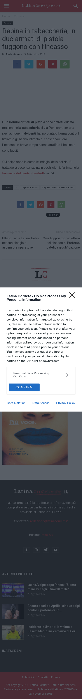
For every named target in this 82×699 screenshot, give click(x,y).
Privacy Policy (65, 403)
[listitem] (41, 375)
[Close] (73, 296)
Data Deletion (16, 403)
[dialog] (41, 349)
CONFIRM (24, 387)
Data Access (40, 403)
